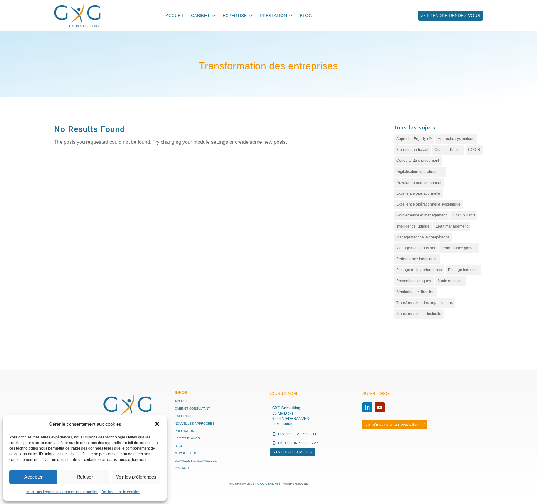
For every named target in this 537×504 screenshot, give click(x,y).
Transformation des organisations (424, 303)
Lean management (452, 226)
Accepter (33, 476)
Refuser (85, 476)
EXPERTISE (235, 15)
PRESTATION (273, 15)
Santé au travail (450, 281)
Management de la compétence (423, 237)
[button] (157, 424)
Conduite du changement (417, 160)
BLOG (306, 15)
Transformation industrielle (418, 313)
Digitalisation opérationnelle (420, 172)
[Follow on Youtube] (380, 407)
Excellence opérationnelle (418, 193)
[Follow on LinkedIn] (367, 407)
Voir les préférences (136, 476)
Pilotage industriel (463, 270)
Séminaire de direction (415, 292)
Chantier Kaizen (448, 150)
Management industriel (415, 248)
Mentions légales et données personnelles (62, 492)
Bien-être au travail (412, 150)
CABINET (200, 15)
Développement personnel (418, 182)
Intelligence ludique (412, 226)
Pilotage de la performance (419, 270)
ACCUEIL (175, 15)
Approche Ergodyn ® (414, 139)
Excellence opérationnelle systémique (428, 204)
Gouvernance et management (421, 215)
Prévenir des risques (413, 281)
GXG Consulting (269, 483)
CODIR (474, 150)
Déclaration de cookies (120, 492)
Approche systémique (456, 139)
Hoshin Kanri (464, 215)
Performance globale (459, 248)
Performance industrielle (417, 259)
